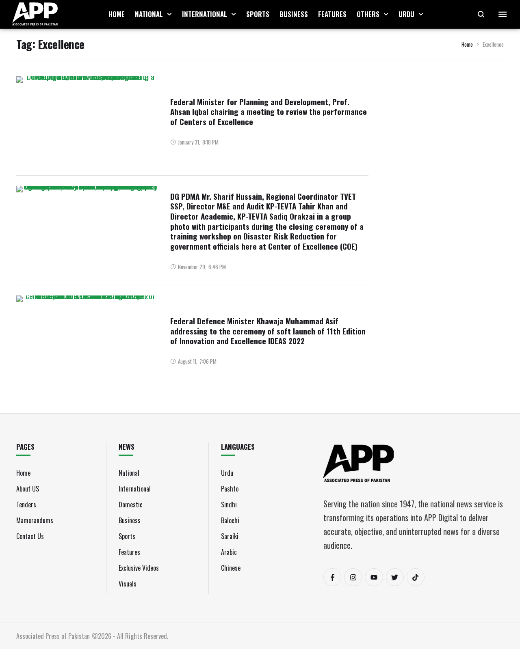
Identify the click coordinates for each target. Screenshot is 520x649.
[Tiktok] (416, 577)
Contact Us (30, 536)
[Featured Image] (87, 121)
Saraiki (229, 536)
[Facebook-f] (332, 577)
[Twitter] (395, 577)
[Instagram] (353, 577)
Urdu (227, 473)
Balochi (230, 520)
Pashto (229, 489)
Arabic (229, 552)
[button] (169, 14)
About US (27, 489)
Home (467, 44)
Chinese (230, 568)
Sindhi (229, 504)
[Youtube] (374, 577)
